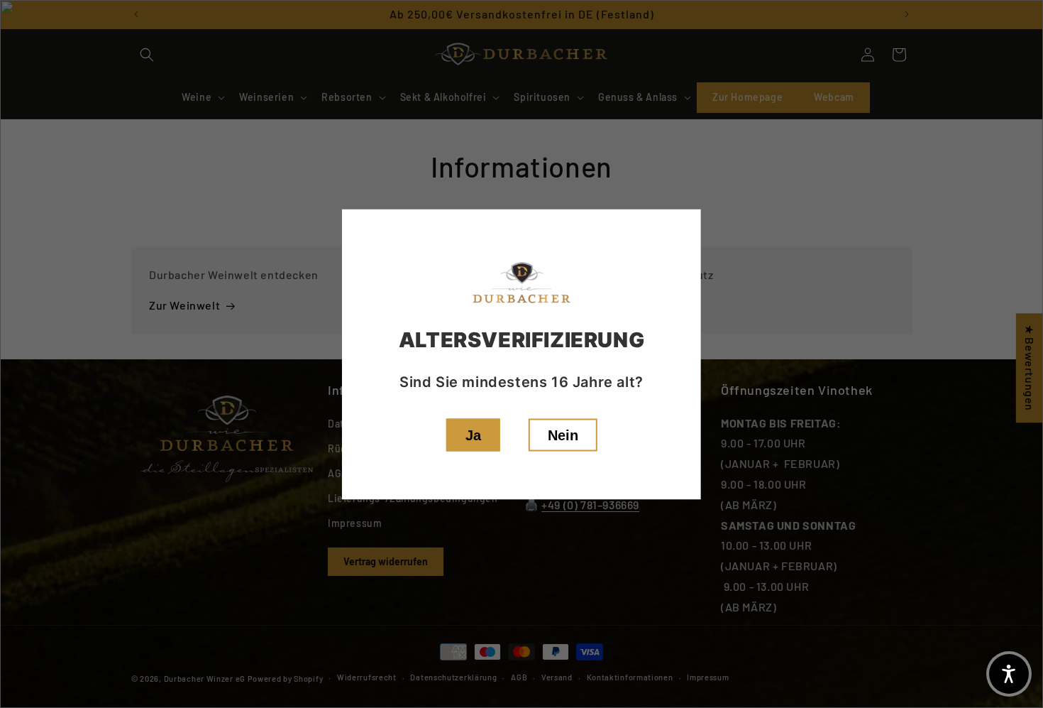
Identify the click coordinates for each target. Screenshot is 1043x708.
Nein (563, 434)
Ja (473, 434)
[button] (1009, 674)
